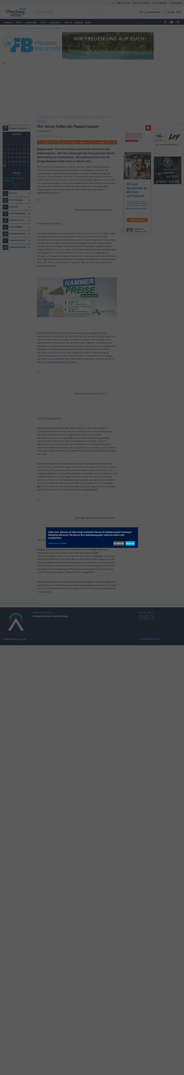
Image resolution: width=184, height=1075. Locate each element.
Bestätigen (130, 543)
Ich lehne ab (119, 543)
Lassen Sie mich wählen (57, 543)
